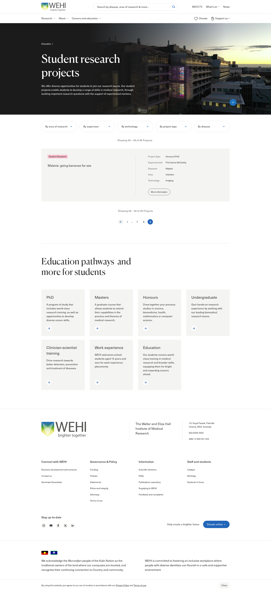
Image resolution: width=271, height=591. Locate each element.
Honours (150, 297)
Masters (102, 297)
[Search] (173, 6)
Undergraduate (204, 297)
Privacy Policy (122, 585)
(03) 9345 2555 (196, 432)
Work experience (109, 347)
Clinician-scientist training (61, 350)
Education (46, 43)
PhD (50, 297)
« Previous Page (120, 222)
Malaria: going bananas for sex (69, 165)
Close (224, 585)
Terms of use (140, 585)
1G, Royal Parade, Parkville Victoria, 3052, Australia (201, 425)
